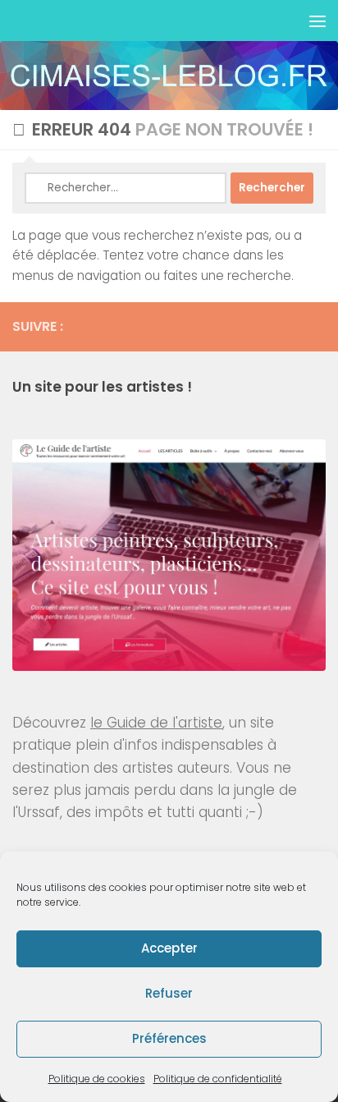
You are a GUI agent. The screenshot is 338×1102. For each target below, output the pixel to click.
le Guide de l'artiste (156, 722)
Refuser (169, 993)
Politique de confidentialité (217, 1079)
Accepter (169, 948)
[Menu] (317, 20)
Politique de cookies (96, 1079)
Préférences (169, 1038)
